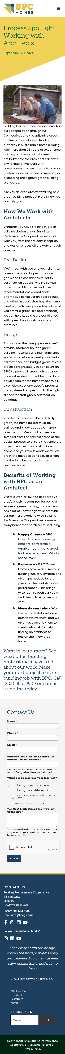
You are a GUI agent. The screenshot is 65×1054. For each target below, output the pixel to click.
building (9, 154)
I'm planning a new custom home (30, 785)
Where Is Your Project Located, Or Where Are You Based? (30, 758)
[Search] (47, 1020)
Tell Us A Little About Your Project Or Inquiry (31, 810)
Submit (14, 858)
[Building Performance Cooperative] (18, 9)
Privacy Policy (32, 1048)
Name (12, 720)
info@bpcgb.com (22, 915)
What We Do (18, 991)
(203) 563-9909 (19, 683)
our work (27, 667)
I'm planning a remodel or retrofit (31, 790)
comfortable (41, 544)
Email (12, 744)
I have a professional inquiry (28, 803)
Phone (12, 732)
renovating (30, 154)
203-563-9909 (21, 911)
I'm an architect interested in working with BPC (33, 797)
